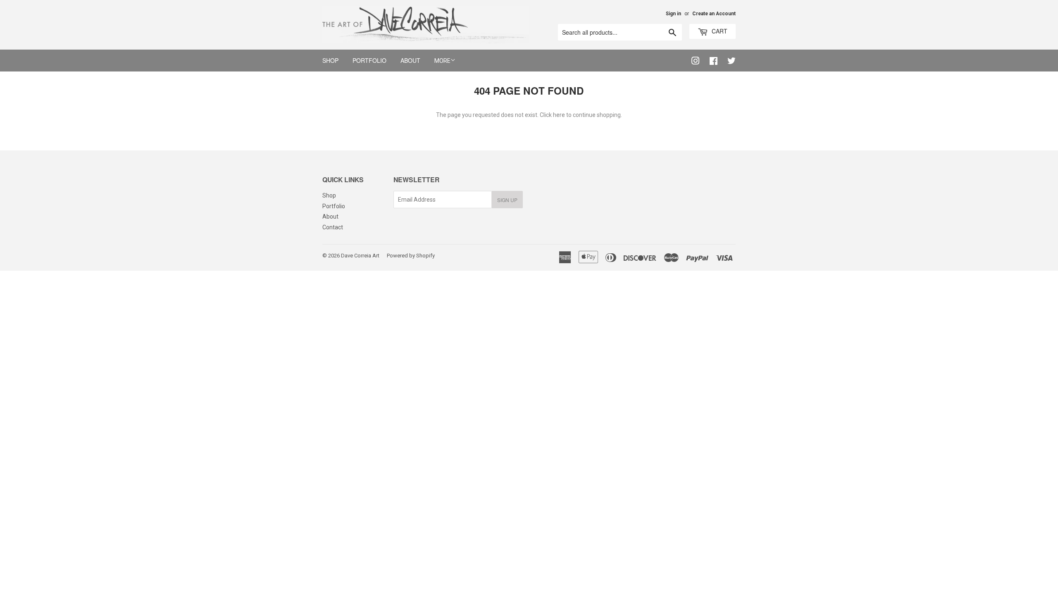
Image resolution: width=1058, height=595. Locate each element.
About (410, 60)
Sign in (673, 14)
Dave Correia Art (360, 255)
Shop (330, 60)
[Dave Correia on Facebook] (709, 61)
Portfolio (369, 60)
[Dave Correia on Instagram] (691, 61)
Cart (718, 31)
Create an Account (714, 14)
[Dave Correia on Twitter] (727, 61)
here (559, 115)
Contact (332, 227)
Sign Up (507, 199)
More (442, 60)
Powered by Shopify (411, 255)
